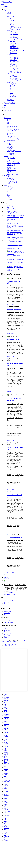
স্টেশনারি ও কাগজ (10, 16)
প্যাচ (11, 91)
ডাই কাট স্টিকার (13, 43)
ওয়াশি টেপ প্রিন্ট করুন (14, 57)
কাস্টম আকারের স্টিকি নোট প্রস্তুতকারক (15, 217)
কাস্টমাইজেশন (6, 10)
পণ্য (4, 109)
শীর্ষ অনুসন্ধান (13, 641)
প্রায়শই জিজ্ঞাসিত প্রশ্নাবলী (9, 103)
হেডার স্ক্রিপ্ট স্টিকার (14, 47)
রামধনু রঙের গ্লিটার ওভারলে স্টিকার (17, 50)
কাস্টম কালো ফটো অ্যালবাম (13, 339)
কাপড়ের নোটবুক (13, 36)
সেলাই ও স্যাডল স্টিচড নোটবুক (16, 39)
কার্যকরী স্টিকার (13, 46)
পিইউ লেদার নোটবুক (14, 34)
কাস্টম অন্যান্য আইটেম (8, 622)
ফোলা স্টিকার (12, 41)
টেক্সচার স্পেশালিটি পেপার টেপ (15, 72)
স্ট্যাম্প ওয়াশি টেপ (13, 65)
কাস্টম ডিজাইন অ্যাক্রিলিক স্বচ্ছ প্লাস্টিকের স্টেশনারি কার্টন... (13, 256)
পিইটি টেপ (12, 75)
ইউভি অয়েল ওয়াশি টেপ (14, 68)
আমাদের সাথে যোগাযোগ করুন (9, 102)
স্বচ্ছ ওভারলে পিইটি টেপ (15, 81)
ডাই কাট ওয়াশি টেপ (14, 58)
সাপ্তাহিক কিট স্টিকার (14, 48)
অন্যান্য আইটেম (10, 13)
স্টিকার (8, 40)
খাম (10, 19)
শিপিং (5, 605)
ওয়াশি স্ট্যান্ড (12, 85)
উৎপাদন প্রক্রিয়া (10, 100)
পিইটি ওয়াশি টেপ (10, 74)
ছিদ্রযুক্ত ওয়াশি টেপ (14, 64)
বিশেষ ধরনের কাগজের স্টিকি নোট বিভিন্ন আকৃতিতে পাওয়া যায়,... (15, 234)
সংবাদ (5, 105)
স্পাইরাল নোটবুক (13, 32)
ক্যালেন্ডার (12, 18)
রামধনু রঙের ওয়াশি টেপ (14, 61)
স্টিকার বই (12, 26)
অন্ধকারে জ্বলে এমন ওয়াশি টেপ (16, 62)
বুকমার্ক (11, 93)
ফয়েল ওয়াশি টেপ (13, 55)
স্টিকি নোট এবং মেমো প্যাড (15, 25)
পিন (10, 89)
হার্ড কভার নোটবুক (13, 33)
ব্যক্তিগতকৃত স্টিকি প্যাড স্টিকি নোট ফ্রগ (15, 209)
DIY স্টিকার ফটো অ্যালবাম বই (14, 538)
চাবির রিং (11, 92)
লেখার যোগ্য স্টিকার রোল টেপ (16, 71)
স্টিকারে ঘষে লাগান (13, 53)
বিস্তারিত (12, 304)
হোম (4, 9)
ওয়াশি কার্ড (12, 86)
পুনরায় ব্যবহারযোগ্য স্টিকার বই (16, 27)
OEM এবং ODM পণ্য (9, 15)
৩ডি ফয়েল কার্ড (13, 96)
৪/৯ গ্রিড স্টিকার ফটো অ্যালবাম (14, 495)
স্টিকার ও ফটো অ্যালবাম (15, 29)
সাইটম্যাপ (3, 641)
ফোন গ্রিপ (12, 95)
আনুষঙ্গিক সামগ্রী (10, 82)
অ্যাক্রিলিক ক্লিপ (13, 84)
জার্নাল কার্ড (12, 20)
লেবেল (11, 22)
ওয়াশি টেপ (9, 54)
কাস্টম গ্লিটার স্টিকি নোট (12, 213)
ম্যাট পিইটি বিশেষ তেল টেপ (15, 79)
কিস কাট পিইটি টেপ (14, 77)
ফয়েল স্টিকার (12, 44)
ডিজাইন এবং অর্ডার (7, 602)
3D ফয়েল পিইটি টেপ (14, 78)
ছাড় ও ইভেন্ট (6, 603)
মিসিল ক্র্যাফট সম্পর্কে (11, 99)
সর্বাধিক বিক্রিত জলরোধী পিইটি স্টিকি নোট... (15, 248)
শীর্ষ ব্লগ (7, 641)
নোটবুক (8, 30)
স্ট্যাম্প (11, 88)
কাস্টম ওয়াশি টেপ (10, 12)
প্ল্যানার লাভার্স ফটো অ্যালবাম (14, 310)
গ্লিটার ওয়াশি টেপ (13, 60)
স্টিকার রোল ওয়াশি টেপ (14, 67)
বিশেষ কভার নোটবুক (14, 37)
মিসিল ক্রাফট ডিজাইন (8, 184)
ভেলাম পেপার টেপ (13, 69)
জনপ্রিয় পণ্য (23, 640)
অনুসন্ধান (9, 304)
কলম (11, 23)
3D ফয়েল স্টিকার (13, 51)
